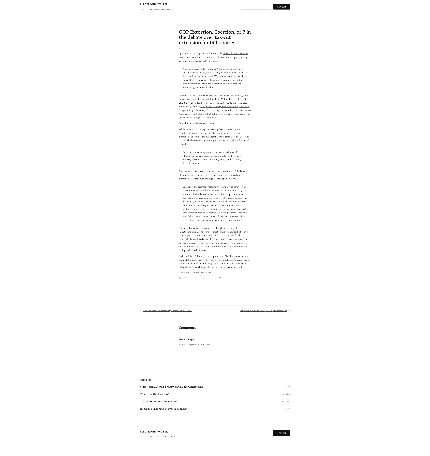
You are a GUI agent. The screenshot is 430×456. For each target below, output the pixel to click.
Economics (195, 272)
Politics (201, 272)
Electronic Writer (154, 4)
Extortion (183, 144)
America (188, 272)
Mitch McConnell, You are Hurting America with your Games (167, 310)
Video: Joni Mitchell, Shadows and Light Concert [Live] (172, 386)
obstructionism (194, 278)
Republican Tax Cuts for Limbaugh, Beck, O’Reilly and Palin (263, 310)
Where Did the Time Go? (154, 394)
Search (281, 6)
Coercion (196, 178)
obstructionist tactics (189, 239)
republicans (205, 278)
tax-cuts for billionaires (219, 278)
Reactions (208, 272)
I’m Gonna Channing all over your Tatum (163, 408)
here (212, 239)
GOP (185, 278)
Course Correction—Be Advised (158, 401)
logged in (192, 344)
